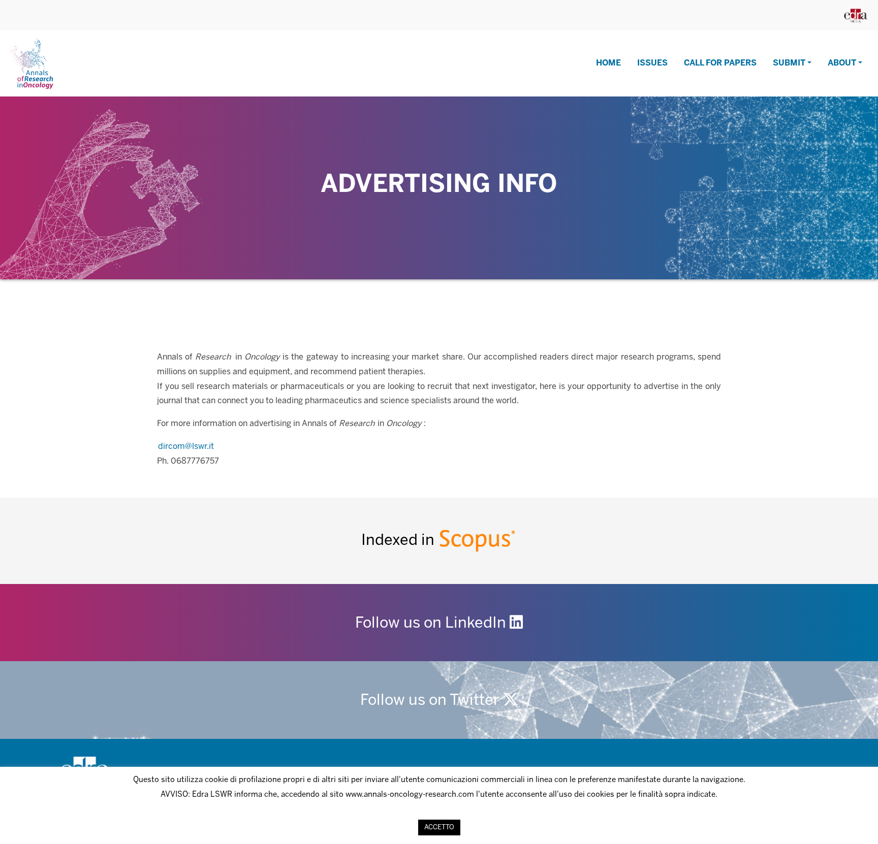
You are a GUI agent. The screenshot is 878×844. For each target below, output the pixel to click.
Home (608, 63)
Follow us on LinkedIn (432, 623)
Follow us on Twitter (431, 701)
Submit (789, 63)
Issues (652, 63)
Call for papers (720, 63)
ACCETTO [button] (439, 827)
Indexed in (399, 541)
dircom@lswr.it (186, 446)
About (842, 63)
